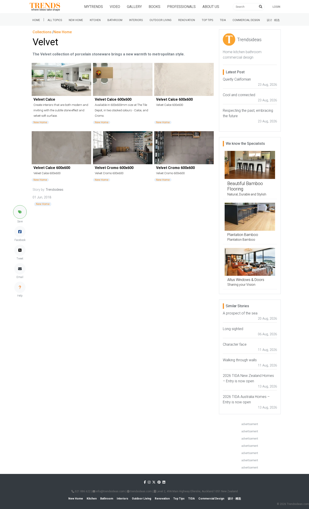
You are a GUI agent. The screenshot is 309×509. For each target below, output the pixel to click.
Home (36, 20)
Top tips (207, 20)
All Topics (55, 20)
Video (115, 7)
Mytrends (93, 7)
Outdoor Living (160, 20)
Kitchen (95, 20)
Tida (223, 20)
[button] (20, 212)
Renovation (186, 20)
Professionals (181, 7)
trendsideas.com (141, 491)
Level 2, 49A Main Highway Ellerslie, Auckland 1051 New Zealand (197, 491)
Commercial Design (246, 20)
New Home (76, 20)
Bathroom (114, 20)
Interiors (136, 20)
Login (276, 6)
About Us (210, 7)
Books (154, 7)
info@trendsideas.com (110, 491)
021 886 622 (82, 491)
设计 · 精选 (273, 20)
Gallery (134, 7)
